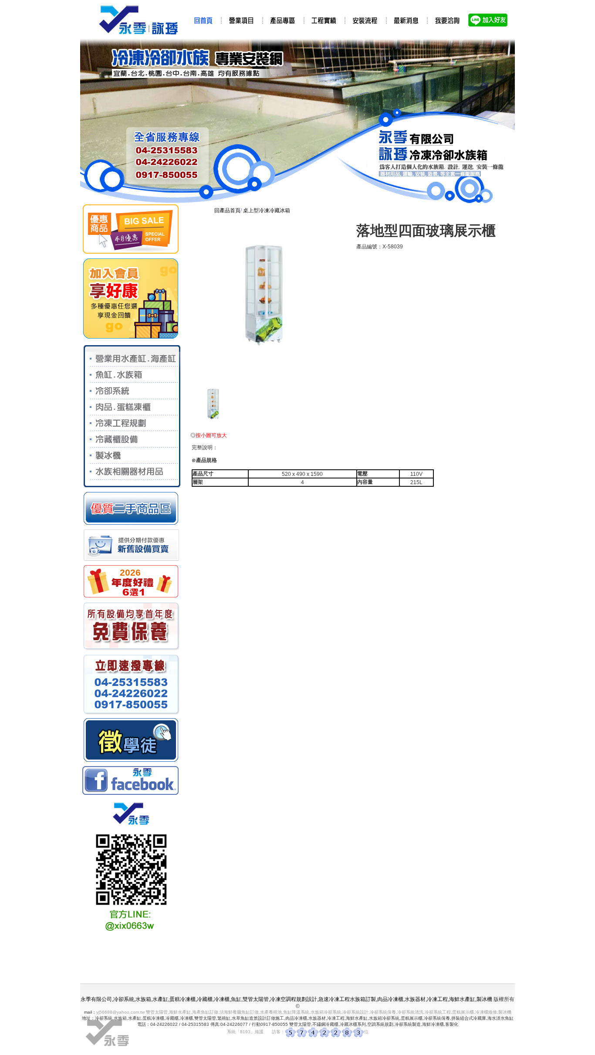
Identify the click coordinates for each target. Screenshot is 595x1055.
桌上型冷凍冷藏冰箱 (266, 210)
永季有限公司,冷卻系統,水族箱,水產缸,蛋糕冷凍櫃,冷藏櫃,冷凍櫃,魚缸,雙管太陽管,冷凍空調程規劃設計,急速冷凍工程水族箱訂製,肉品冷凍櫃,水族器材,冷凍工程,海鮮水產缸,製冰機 (286, 999)
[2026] (130, 597)
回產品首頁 (227, 210)
